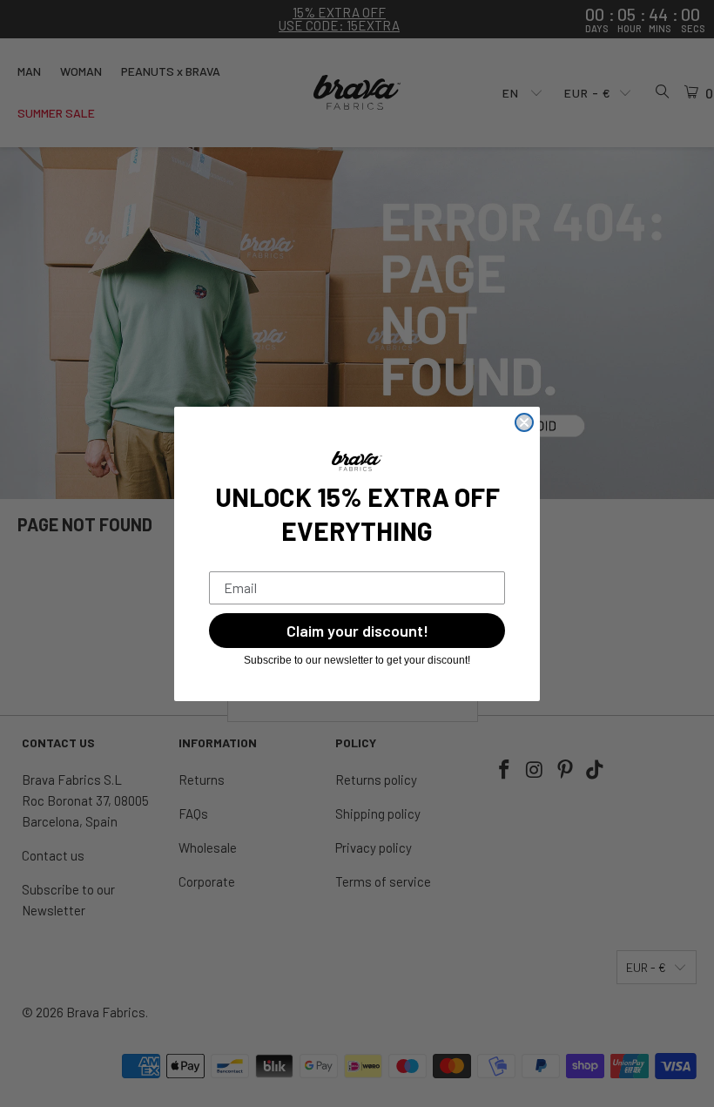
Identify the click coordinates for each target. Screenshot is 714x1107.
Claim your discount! (357, 630)
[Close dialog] (524, 422)
